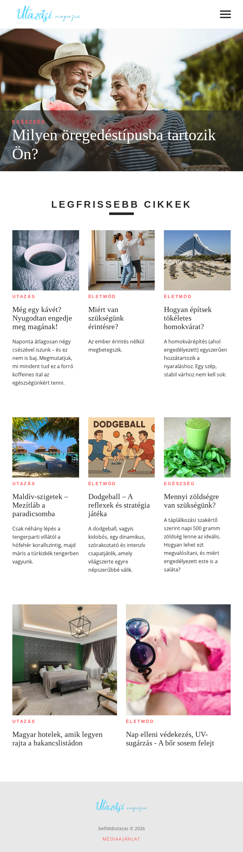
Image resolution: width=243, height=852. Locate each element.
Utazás (23, 296)
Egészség (29, 122)
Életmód (102, 296)
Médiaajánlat (121, 839)
